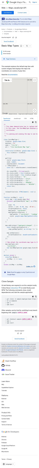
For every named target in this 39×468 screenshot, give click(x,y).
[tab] (7, 118)
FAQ (3, 384)
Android (4, 398)
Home (3, 29)
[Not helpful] (16, 37)
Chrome (4, 439)
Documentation (8, 31)
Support (4, 421)
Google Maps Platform (21, 29)
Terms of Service (7, 424)
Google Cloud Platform (8, 445)
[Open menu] (3, 2)
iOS (3, 401)
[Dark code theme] (32, 122)
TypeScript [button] (6, 118)
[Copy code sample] (35, 122)
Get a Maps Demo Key (12, 19)
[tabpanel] (19, 199)
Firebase (4, 442)
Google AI (4, 448)
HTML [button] (32, 118)
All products (5, 451)
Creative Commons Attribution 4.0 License (18, 346)
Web (3, 8)
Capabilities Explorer (8, 387)
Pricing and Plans (7, 415)
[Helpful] (13, 37)
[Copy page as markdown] (27, 46)
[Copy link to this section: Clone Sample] (15, 281)
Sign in (34, 2)
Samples (6, 33)
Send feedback (9, 41)
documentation (13, 75)
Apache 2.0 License (24, 348)
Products (9, 29)
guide (18, 272)
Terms (3, 459)
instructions (14, 288)
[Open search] (30, 2)
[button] (19, 59)
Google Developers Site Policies (14, 350)
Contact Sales (6, 418)
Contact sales (22, 12)
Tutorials (4, 390)
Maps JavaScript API (17, 8)
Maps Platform (22, 2)
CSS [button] (25, 118)
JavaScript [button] (17, 118)
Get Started (8, 12)
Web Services (6, 407)
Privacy (9, 459)
